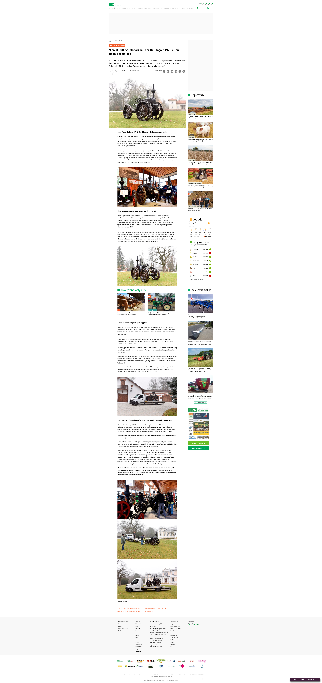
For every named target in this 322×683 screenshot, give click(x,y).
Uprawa (134, 8)
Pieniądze (123, 8)
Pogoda (172, 630)
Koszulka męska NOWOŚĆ (156, 640)
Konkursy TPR (173, 635)
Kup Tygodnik (153, 626)
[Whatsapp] (180, 71)
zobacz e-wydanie (198, 443)
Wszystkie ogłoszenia (200, 402)
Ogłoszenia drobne (174, 633)
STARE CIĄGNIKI (162, 609)
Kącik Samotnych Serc (175, 640)
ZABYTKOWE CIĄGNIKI (150, 609)
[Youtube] (206, 4)
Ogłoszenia (190, 8)
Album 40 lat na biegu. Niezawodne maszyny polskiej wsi (158, 629)
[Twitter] (209, 4)
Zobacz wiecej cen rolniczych (197, 279)
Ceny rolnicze (165, 8)
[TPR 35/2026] (198, 423)
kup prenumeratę (198, 448)
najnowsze (198, 95)
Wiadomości (112, 8)
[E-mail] (176, 71)
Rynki (118, 8)
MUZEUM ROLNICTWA (136, 609)
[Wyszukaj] (210, 8)
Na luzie (123, 41)
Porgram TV (173, 642)
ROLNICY (126, 609)
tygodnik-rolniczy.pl (114, 41)
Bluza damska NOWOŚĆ (155, 642)
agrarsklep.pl (173, 644)
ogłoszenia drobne (201, 289)
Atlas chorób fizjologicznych (156, 638)
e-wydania (182, 8)
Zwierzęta (151, 8)
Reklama (120, 626)
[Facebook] (200, 4)
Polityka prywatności (123, 628)
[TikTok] (212, 4)
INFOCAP (157, 8)
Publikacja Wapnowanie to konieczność (159, 632)
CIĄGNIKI (119, 609)
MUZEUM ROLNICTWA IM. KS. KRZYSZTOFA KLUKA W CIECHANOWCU (135, 611)
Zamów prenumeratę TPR (156, 624)
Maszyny (140, 8)
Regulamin (120, 630)
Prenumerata (174, 8)
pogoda (197, 219)
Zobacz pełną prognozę (196, 236)
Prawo (129, 8)
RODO (119, 633)
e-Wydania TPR (174, 637)
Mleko (145, 8)
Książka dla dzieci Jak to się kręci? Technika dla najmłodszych (157, 645)
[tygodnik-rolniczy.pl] (115, 4)
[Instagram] (203, 4)
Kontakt (120, 624)
